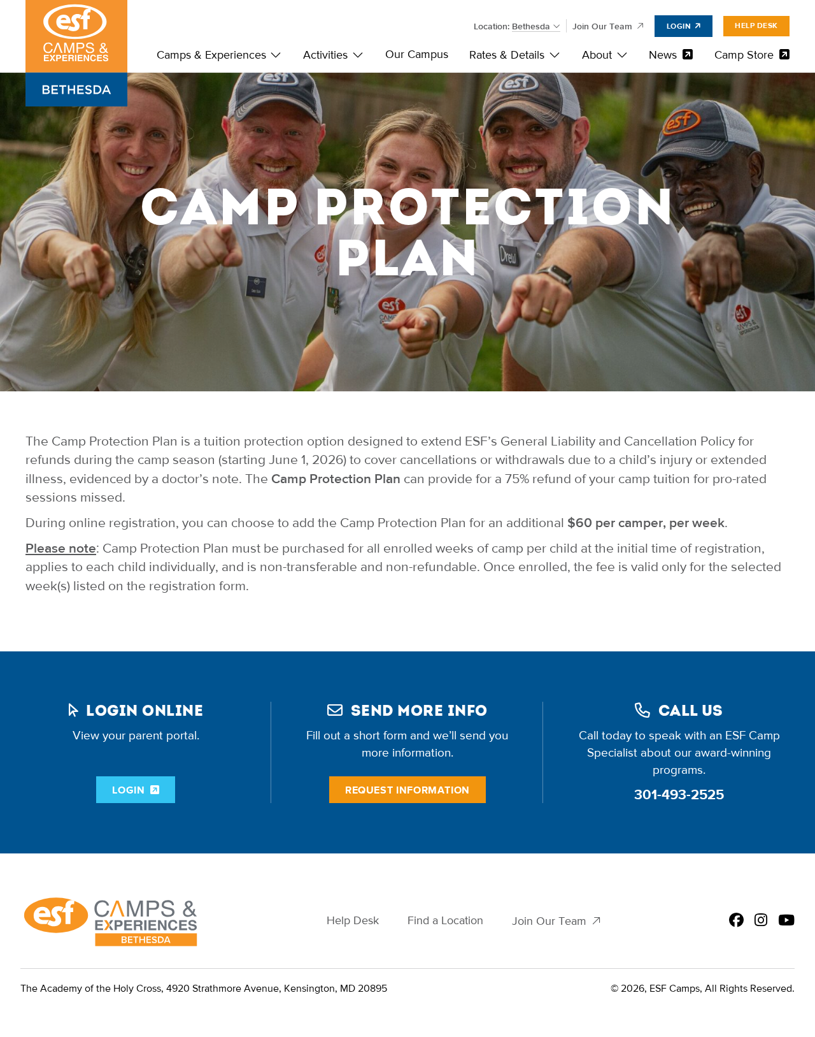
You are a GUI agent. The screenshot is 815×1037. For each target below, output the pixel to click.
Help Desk (756, 25)
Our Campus (416, 54)
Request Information (407, 790)
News (663, 55)
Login (679, 26)
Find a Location (445, 921)
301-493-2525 (679, 794)
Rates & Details (506, 55)
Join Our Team (602, 26)
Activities (325, 55)
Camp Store (744, 55)
